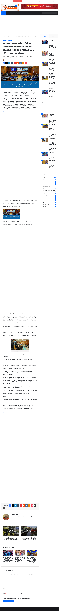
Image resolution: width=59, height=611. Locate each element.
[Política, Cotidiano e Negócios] (10, 7)
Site (21, 593)
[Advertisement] (29, 24)
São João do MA (46, 204)
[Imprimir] (4, 508)
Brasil (44, 184)
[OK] (23, 63)
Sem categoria (45, 188)
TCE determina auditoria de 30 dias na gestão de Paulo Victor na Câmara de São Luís (37, 1)
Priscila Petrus (7, 60)
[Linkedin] (9, 63)
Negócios (44, 200)
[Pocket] (26, 63)
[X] (6, 63)
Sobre (47, 608)
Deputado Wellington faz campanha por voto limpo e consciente (52, 93)
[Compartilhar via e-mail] (35, 505)
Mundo (44, 197)
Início (4, 36)
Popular (44, 36)
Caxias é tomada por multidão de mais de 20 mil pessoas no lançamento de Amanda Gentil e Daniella (8, 559)
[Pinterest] (15, 63)
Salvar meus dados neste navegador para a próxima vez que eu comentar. (17, 598)
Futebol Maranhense (46, 195)
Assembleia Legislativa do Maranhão (49, 190)
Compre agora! (55, 608)
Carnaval (44, 206)
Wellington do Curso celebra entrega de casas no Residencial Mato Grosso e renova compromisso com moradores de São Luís (32, 560)
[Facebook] (4, 63)
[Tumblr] (12, 63)
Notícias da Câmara (46, 186)
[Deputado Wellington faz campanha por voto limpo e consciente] (45, 92)
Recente (53, 36)
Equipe (50, 608)
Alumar (44, 202)
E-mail (4, 593)
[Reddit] (17, 63)
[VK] (20, 63)
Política (9, 40)
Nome (4, 588)
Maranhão (8, 36)
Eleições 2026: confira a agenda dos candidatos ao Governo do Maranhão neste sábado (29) (20, 559)
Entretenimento (45, 198)
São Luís (44, 181)
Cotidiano (44, 193)
